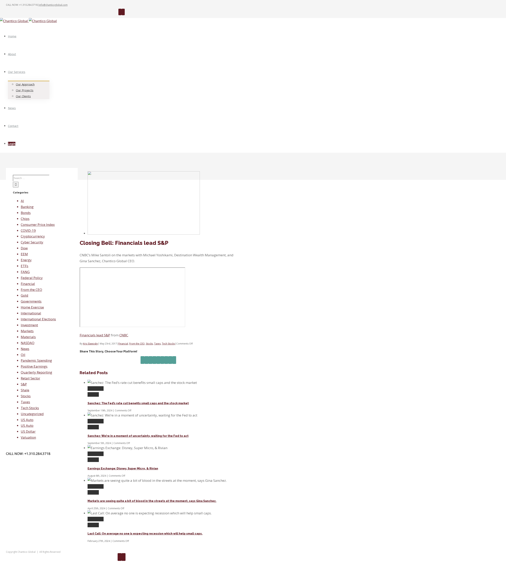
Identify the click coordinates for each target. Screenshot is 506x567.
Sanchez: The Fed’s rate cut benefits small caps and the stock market (138, 403)
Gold (24, 295)
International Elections (38, 319)
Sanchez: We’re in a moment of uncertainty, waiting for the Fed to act (138, 435)
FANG (25, 272)
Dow (24, 248)
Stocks (149, 343)
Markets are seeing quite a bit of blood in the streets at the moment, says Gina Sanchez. (152, 501)
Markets (27, 331)
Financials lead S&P (95, 335)
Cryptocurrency (33, 236)
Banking (27, 206)
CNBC (123, 335)
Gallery (93, 394)
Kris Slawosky (90, 343)
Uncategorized (32, 414)
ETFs (24, 266)
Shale (25, 390)
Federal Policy (32, 277)
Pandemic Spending (36, 360)
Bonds (26, 212)
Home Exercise (32, 307)
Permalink (96, 388)
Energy (26, 260)
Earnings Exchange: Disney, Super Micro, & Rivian (123, 468)
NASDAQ (27, 343)
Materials (28, 337)
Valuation (28, 437)
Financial (123, 343)
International (31, 313)
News (25, 348)
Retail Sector (30, 378)
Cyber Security (32, 242)
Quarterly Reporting (36, 372)
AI (22, 201)
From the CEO (137, 343)
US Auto (27, 419)
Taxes (157, 343)
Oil (23, 354)
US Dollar (28, 431)
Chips (25, 218)
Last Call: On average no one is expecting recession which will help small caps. (145, 533)
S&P (24, 384)
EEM (24, 254)
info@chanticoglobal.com (53, 5)
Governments (31, 301)
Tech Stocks (168, 343)
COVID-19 (28, 230)
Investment (29, 325)
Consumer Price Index (38, 224)
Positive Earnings (34, 366)
